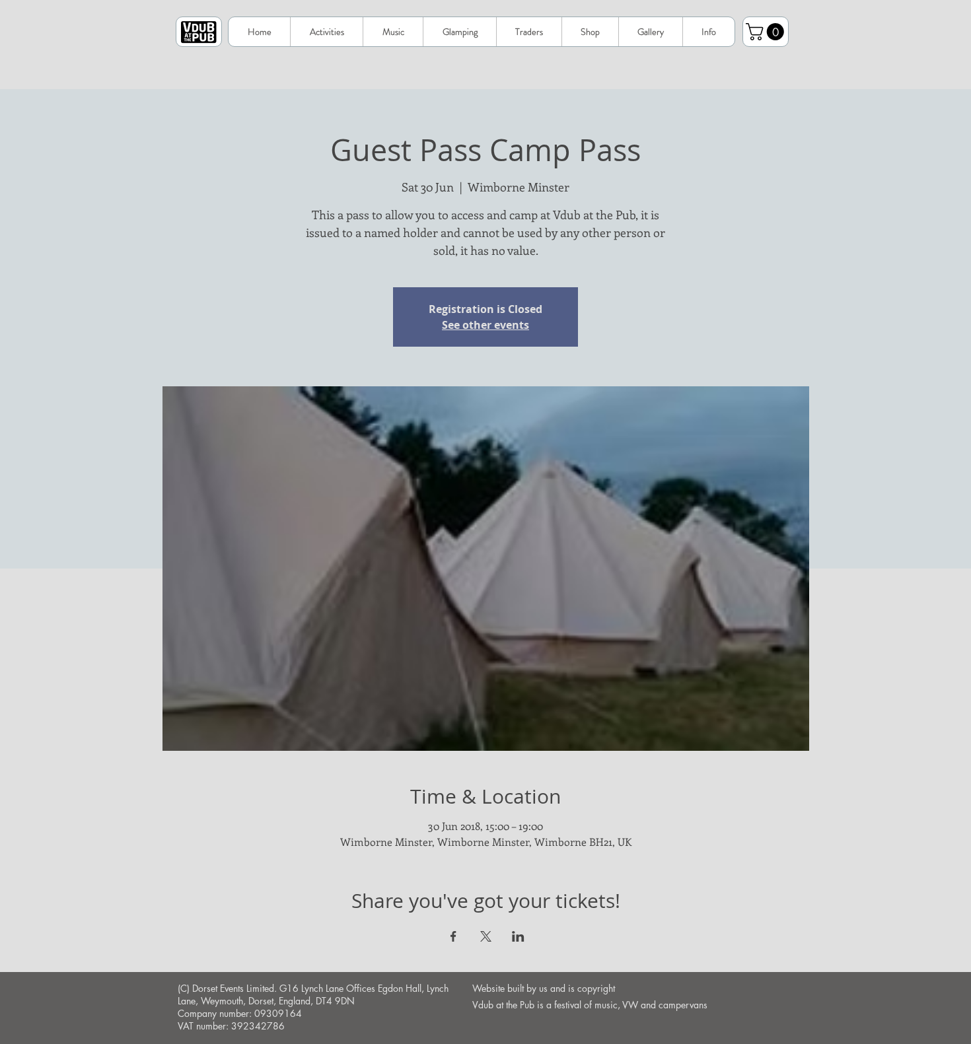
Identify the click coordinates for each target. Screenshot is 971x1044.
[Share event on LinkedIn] (518, 936)
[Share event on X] (486, 936)
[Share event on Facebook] (453, 936)
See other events (485, 325)
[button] (708, 31)
